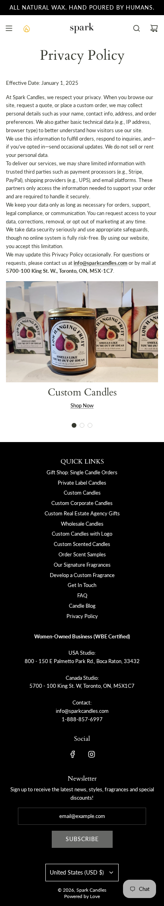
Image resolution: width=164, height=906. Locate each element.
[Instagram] (91, 754)
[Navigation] (9, 28)
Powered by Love (82, 896)
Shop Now (82, 405)
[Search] (136, 28)
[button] (74, 425)
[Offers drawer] (26, 28)
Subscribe (82, 839)
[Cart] (154, 28)
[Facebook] (73, 754)
